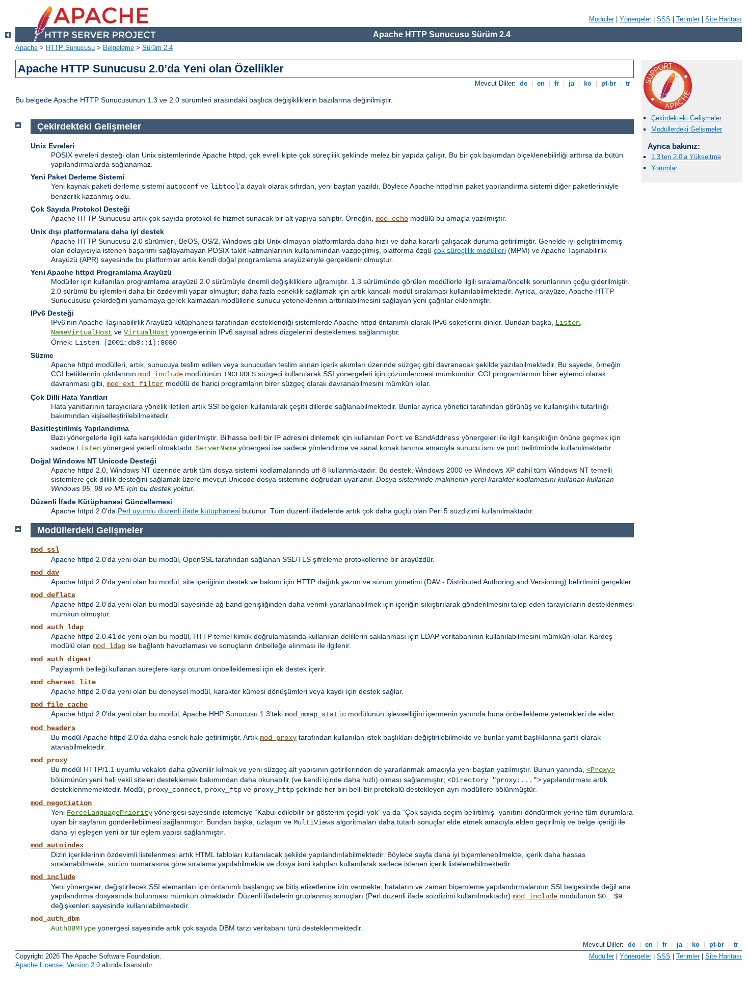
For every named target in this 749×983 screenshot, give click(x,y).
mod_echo (392, 219)
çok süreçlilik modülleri (470, 250)
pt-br (608, 83)
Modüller (601, 19)
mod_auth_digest (61, 659)
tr (628, 83)
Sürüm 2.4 (157, 47)
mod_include (160, 374)
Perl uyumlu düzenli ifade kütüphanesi (179, 511)
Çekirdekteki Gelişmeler (686, 118)
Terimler (688, 19)
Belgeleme (118, 47)
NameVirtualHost (81, 332)
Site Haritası (723, 19)
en (541, 83)
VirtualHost (146, 332)
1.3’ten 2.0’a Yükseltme (686, 157)
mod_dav (45, 572)
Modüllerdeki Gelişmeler (686, 129)
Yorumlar (664, 168)
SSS (664, 19)
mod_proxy (278, 738)
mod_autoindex (57, 845)
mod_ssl (45, 550)
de (523, 83)
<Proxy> (600, 770)
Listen (567, 323)
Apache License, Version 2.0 (57, 965)
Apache (26, 47)
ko (588, 83)
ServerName (216, 448)
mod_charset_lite (63, 682)
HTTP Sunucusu (70, 47)
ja (571, 83)
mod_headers (53, 728)
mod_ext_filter (135, 384)
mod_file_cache (59, 705)
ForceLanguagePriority (109, 813)
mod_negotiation (61, 803)
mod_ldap (109, 646)
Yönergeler (635, 19)
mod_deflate (53, 595)
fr (556, 83)
